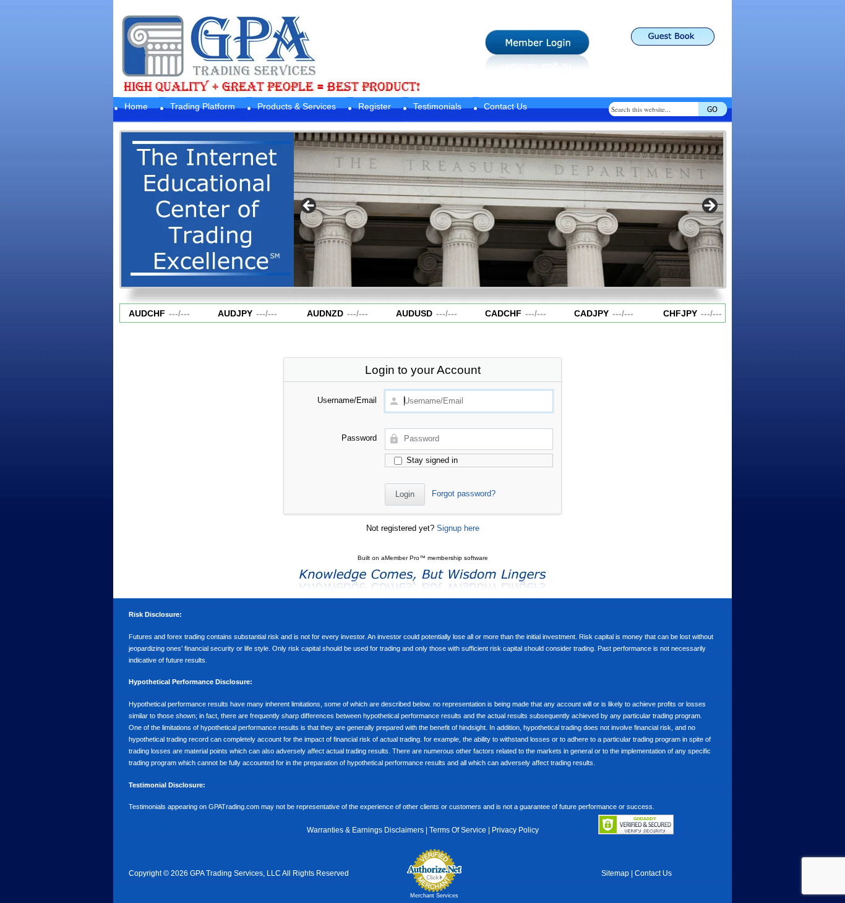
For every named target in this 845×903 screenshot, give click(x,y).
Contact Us (505, 106)
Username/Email (347, 400)
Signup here (458, 528)
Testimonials (437, 106)
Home (136, 106)
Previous (309, 206)
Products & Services (296, 106)
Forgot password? (463, 493)
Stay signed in (431, 460)
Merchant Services (434, 895)
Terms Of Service (457, 830)
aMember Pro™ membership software (434, 557)
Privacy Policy (515, 830)
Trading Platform (202, 106)
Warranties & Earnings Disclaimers (365, 830)
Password (359, 438)
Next (709, 206)
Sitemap (615, 873)
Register (374, 106)
